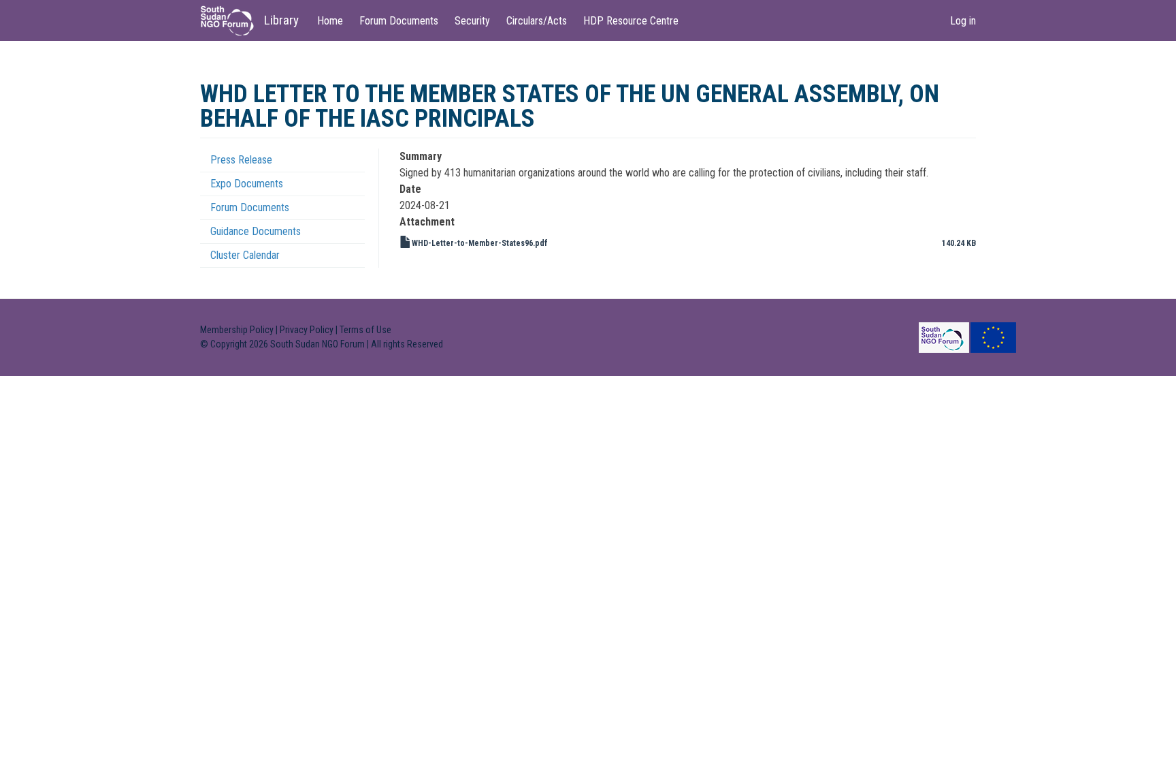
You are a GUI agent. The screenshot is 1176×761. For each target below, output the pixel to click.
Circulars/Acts (536, 20)
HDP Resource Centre (631, 20)
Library (281, 20)
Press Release (241, 159)
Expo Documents (246, 183)
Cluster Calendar (245, 255)
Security (472, 20)
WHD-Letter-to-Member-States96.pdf (480, 243)
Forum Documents (398, 20)
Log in (963, 20)
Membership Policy (237, 329)
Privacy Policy (306, 329)
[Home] (232, 20)
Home (330, 20)
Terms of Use (365, 329)
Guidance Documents (255, 231)
